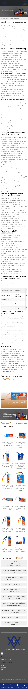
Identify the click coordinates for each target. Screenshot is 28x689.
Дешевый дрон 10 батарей (12, 617)
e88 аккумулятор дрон (11, 584)
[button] (24, 394)
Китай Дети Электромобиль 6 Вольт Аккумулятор (14, 604)
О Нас (17, 686)
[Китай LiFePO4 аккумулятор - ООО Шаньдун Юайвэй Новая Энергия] (5, 3)
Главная (3, 18)
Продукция (10, 686)
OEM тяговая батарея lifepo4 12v (14, 571)
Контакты (24, 686)
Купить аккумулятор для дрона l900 (14, 623)
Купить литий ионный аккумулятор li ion (14, 578)
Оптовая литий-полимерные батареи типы (14, 611)
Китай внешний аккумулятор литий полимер (14, 597)
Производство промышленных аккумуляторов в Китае (14, 563)
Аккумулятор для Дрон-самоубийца (14, 590)
